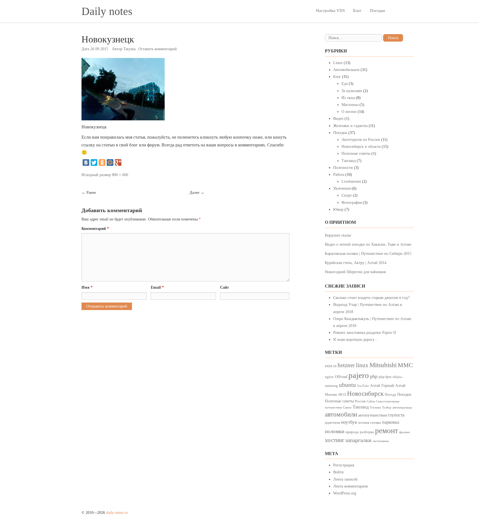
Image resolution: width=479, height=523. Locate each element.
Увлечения (342, 188)
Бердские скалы (338, 235)
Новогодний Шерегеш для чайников (355, 272)
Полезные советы (356, 153)
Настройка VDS (330, 10)
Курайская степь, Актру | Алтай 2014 (355, 263)
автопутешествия (372, 415)
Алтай (375, 385)
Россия (360, 401)
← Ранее (88, 193)
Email (157, 287)
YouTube (363, 385)
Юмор (338, 209)
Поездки (377, 10)
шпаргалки (358, 440)
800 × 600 (120, 175)
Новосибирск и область (361, 146)
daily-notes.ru (117, 513)
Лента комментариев (350, 486)
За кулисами (352, 91)
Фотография (352, 202)
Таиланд (349, 161)
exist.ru (331, 366)
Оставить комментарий (157, 49)
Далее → (197, 193)
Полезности (343, 168)
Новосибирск (365, 393)
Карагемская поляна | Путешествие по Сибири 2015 (368, 254)
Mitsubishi (383, 365)
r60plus (397, 377)
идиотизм (332, 423)
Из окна (348, 98)
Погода (390, 395)
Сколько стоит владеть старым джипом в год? (371, 298)
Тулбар (386, 407)
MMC (405, 365)
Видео (338, 118)
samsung (331, 386)
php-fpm (385, 377)
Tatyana (129, 49)
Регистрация (343, 465)
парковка (390, 422)
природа (352, 432)
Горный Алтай (393, 385)
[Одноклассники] (102, 162)
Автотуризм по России (361, 140)
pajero (358, 375)
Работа (338, 174)
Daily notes (107, 11)
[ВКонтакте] (86, 162)
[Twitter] (94, 162)
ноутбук (349, 422)
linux (362, 365)
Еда (345, 84)
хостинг (335, 440)
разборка (367, 432)
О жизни (349, 112)
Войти (338, 472)
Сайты (371, 401)
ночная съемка (369, 423)
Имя (87, 287)
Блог (357, 10)
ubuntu (347, 385)
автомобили (341, 414)
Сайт (224, 287)
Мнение (331, 395)
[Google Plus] (118, 162)
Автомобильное (346, 70)
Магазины (350, 105)
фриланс (404, 432)
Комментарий (95, 229)
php (374, 376)
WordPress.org (344, 493)
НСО (342, 395)
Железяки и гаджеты (350, 126)
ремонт (386, 430)
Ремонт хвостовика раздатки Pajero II (364, 333)
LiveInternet (351, 181)
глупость (396, 415)
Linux (338, 63)
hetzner (346, 365)
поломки (334, 431)
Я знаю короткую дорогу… (355, 339)
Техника (375, 407)
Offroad (341, 376)
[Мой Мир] (110, 162)
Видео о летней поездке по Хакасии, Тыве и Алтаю (368, 244)
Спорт (347, 195)
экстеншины (381, 441)
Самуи (347, 407)
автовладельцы (402, 407)
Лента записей (345, 479)
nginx (329, 377)
